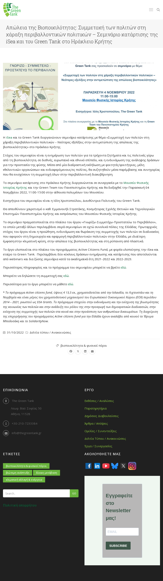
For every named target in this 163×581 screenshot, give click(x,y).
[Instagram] (132, 466)
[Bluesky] (115, 466)
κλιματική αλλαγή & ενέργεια (24, 479)
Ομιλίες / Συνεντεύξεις (100, 431)
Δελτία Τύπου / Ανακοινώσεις (105, 438)
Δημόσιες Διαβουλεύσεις (101, 416)
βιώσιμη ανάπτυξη (17, 472)
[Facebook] (88, 466)
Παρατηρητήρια (95, 408)
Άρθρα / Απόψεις (96, 423)
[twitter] (78, 351)
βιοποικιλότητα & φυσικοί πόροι (83, 345)
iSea (9, 137)
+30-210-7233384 (24, 423)
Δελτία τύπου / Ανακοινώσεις (50, 332)
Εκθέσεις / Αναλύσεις (99, 401)
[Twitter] (123, 466)
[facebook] (71, 351)
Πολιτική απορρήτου (20, 505)
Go (74, 493)
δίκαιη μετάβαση (46, 472)
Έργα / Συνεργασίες (98, 446)
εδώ (123, 267)
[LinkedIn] (97, 466)
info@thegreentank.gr (27, 433)
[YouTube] (106, 466)
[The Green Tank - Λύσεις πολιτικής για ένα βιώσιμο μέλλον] (11, 9)
